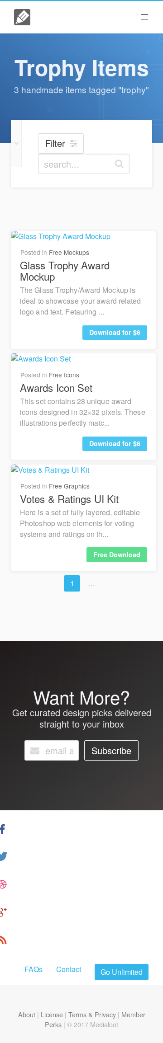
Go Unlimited (122, 972)
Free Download (116, 554)
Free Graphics (69, 485)
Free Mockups (69, 252)
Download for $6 (114, 332)
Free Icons (64, 374)
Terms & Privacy (92, 1014)
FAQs (33, 969)
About (26, 1014)
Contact (68, 969)
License (52, 1014)
